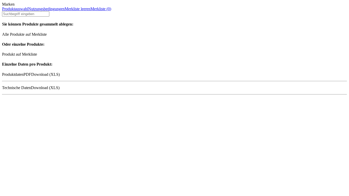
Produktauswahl (15, 9)
